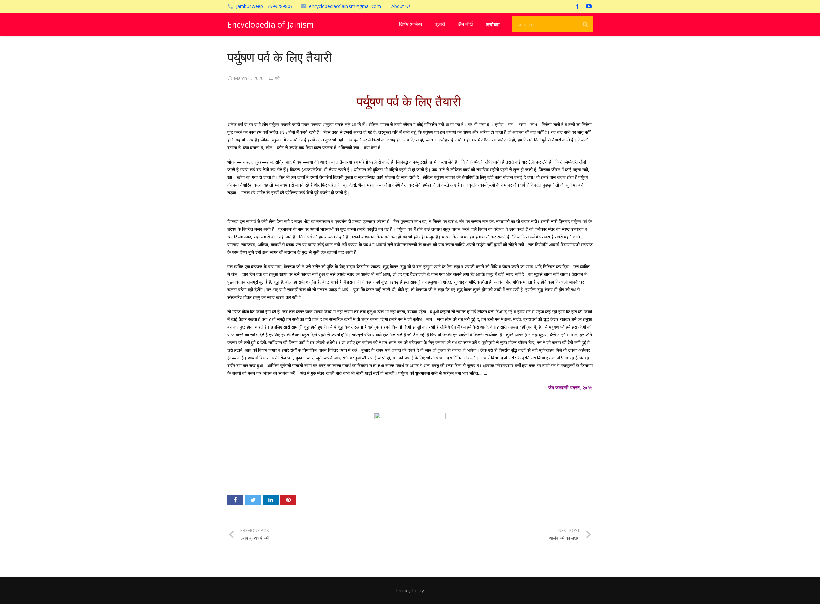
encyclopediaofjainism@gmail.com (345, 6)
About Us (401, 6)
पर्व (277, 78)
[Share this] (235, 500)
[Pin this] (288, 500)
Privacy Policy (410, 590)
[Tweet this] (253, 500)
